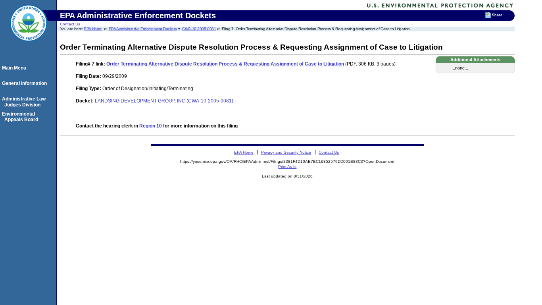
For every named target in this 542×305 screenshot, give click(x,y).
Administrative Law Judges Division (25, 101)
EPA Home (93, 29)
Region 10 (150, 126)
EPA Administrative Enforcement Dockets (143, 29)
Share (497, 15)
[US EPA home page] (28, 45)
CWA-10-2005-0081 (199, 29)
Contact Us (70, 24)
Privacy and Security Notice (286, 152)
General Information (25, 83)
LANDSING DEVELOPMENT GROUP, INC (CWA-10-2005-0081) (164, 101)
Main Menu (15, 68)
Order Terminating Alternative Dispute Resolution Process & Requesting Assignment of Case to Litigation (225, 64)
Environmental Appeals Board (21, 116)
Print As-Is (287, 166)
